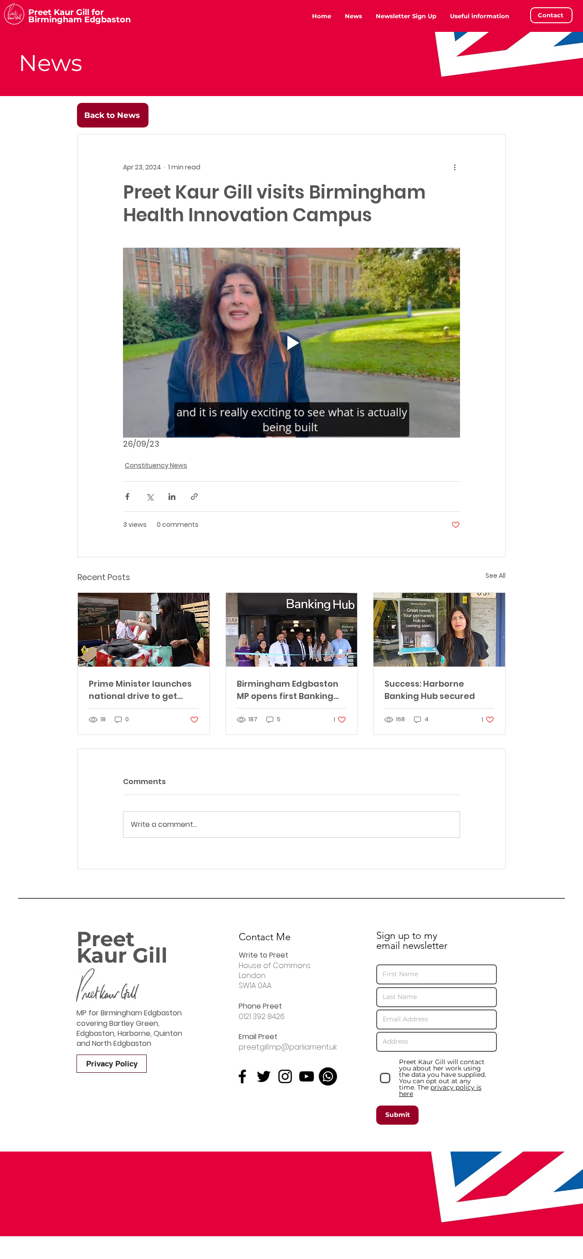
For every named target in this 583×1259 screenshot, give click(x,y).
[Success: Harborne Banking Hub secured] (439, 630)
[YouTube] (306, 1076)
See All (496, 575)
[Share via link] (194, 496)
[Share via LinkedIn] (172, 496)
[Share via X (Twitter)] (149, 496)
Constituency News (156, 465)
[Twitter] (264, 1076)
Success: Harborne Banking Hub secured (429, 690)
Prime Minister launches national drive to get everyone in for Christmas (140, 690)
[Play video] (291, 342)
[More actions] (454, 167)
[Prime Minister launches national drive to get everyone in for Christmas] (144, 630)
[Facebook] (242, 1076)
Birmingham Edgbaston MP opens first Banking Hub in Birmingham (287, 690)
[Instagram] (285, 1076)
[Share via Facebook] (127, 496)
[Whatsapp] (328, 1076)
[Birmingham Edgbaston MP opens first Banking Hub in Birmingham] (292, 630)
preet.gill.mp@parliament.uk (288, 1047)
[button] (479, 16)
